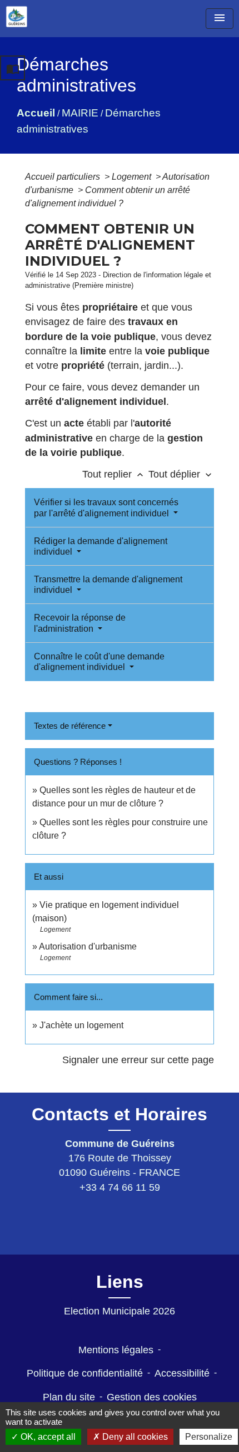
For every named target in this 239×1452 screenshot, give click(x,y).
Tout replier (114, 474)
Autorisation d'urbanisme (88, 946)
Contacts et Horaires (119, 1114)
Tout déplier (181, 474)
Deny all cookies (134, 1436)
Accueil (36, 113)
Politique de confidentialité (85, 1373)
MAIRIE (80, 113)
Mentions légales (115, 1349)
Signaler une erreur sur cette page (138, 1059)
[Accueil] (17, 17)
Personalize (208, 1436)
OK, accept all (47, 1436)
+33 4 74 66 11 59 (119, 1187)
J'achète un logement (81, 1025)
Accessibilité (182, 1373)
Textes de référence (70, 725)
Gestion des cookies (152, 1397)
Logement (132, 176)
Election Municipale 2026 (119, 1311)
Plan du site (69, 1397)
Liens (119, 1282)
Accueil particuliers (63, 176)
